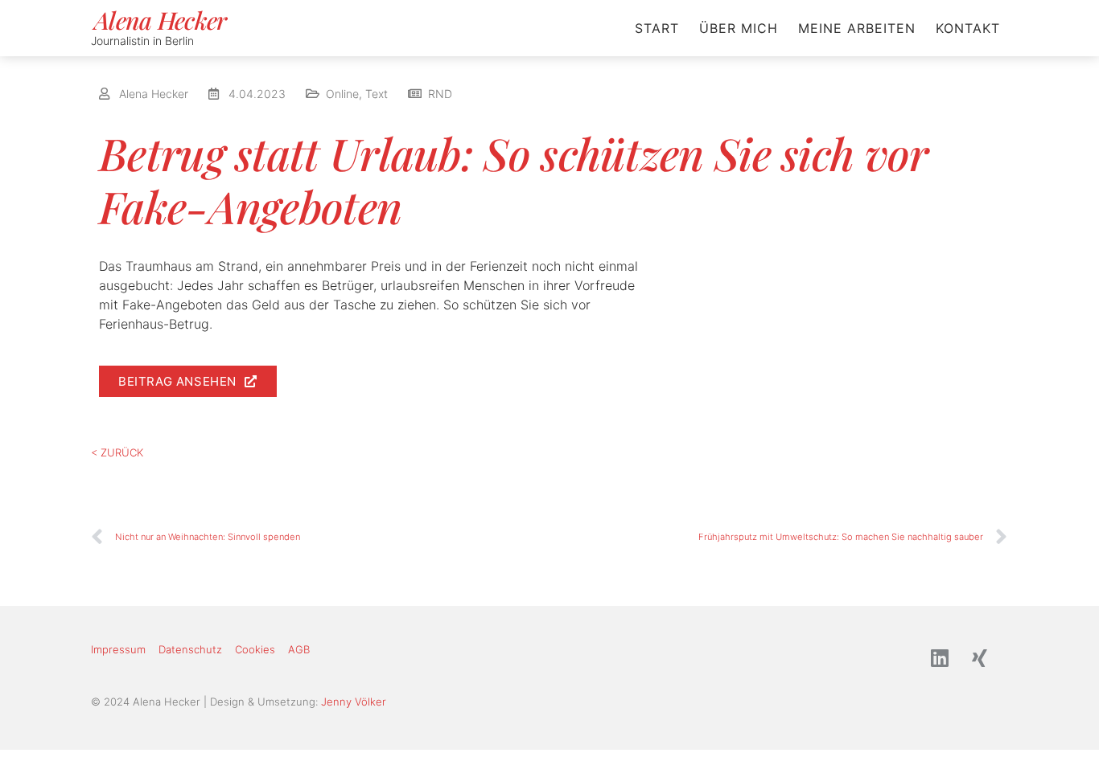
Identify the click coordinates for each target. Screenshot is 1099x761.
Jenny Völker (353, 701)
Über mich (738, 28)
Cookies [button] (255, 649)
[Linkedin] (940, 658)
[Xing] (980, 658)
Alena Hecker (160, 20)
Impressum (118, 649)
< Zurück (117, 452)
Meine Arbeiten (857, 28)
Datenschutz (190, 649)
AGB (299, 649)
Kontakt (968, 28)
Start (657, 28)
